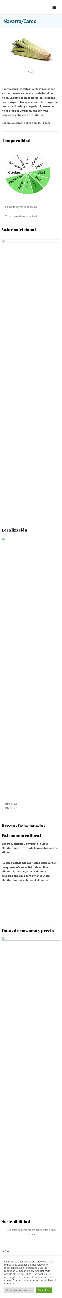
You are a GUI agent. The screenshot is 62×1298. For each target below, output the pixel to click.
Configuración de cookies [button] (19, 1290)
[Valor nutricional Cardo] (31, 509)
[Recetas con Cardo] (31, 894)
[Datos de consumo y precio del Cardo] (31, 1207)
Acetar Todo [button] (44, 1290)
